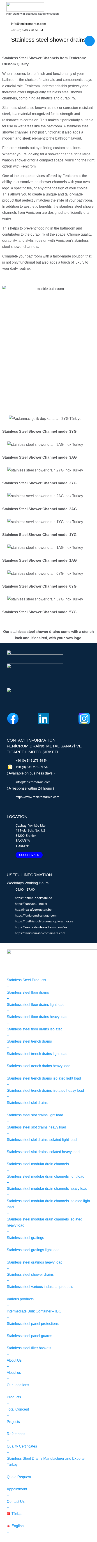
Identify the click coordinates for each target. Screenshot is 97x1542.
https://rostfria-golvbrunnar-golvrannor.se (44, 921)
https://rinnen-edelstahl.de (33, 898)
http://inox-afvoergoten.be (33, 909)
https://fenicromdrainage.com (36, 915)
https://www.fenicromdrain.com (37, 797)
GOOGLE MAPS (29, 855)
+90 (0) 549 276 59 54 (27, 30)
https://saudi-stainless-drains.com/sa (41, 927)
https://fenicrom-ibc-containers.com (40, 933)
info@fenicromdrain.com (28, 23)
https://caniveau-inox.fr (31, 903)
